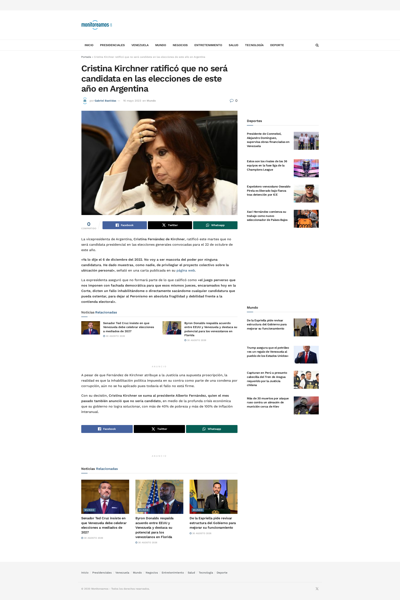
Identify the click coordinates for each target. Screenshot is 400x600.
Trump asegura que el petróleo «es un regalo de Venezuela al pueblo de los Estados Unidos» (268, 351)
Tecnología (254, 45)
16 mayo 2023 (132, 100)
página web (185, 270)
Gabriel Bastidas (105, 100)
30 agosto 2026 (115, 336)
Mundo (160, 45)
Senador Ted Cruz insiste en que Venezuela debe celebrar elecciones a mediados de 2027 (128, 327)
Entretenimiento (208, 45)
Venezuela (140, 45)
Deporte (277, 45)
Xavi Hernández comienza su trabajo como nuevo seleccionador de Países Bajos (267, 215)
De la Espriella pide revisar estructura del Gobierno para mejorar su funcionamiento (213, 523)
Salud (233, 45)
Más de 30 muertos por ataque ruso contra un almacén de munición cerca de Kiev (268, 402)
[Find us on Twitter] (317, 588)
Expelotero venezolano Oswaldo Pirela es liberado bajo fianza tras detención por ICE (268, 190)
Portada (86, 56)
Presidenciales (112, 45)
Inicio (89, 45)
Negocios (180, 45)
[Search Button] (317, 45)
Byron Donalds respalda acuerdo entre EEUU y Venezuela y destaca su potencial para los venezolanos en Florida (154, 527)
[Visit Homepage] (96, 25)
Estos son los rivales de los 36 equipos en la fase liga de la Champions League (267, 165)
